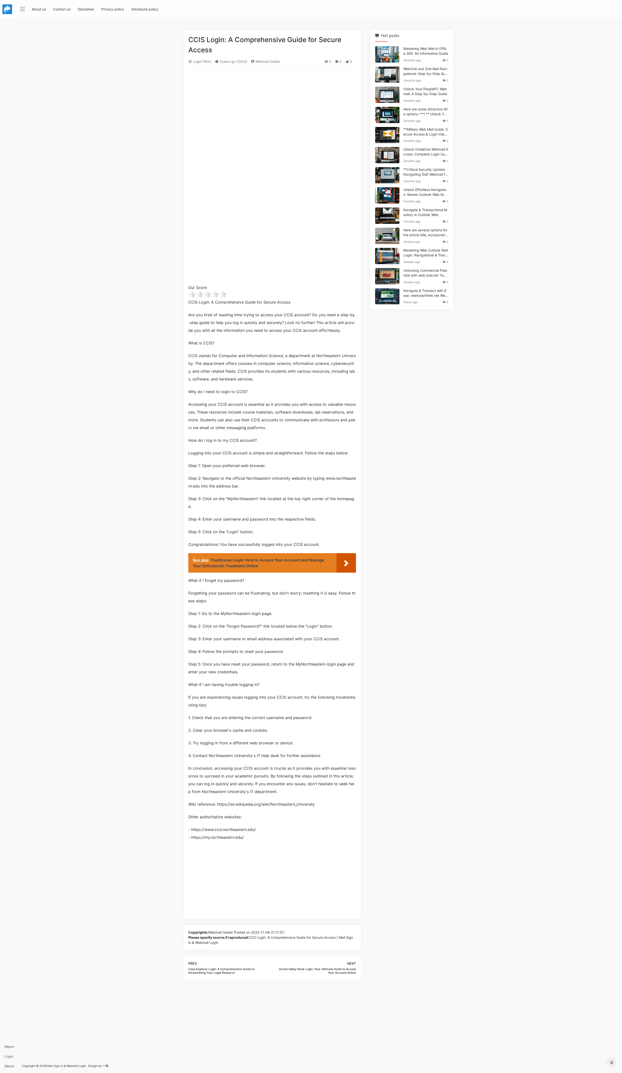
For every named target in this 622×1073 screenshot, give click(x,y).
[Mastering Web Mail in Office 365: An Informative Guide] (387, 54)
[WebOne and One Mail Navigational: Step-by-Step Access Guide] (387, 74)
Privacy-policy (112, 9)
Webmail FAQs (9, 1067)
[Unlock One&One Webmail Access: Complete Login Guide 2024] (387, 155)
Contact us (61, 9)
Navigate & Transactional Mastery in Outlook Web (425, 212)
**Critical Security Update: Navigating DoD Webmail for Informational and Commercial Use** (425, 172)
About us (39, 9)
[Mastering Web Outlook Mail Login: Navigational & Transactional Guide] (387, 256)
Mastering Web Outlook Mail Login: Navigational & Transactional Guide (425, 253)
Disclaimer (86, 9)
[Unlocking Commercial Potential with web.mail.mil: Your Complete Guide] (387, 276)
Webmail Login (9, 1048)
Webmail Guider (267, 61)
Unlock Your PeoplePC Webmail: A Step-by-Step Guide (425, 91)
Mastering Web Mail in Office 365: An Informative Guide (425, 50)
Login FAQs (8, 1057)
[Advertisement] (272, 110)
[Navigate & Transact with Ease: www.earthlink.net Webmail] (387, 296)
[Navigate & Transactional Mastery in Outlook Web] (387, 215)
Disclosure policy (144, 9)
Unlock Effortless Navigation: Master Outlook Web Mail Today (425, 192)
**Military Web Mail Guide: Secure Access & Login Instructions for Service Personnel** (425, 132)
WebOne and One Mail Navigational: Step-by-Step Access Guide (425, 71)
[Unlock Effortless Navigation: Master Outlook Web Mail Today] (387, 195)
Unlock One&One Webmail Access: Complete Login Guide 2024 (425, 152)
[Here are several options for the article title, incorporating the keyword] (387, 236)
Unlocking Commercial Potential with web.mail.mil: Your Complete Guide (425, 273)
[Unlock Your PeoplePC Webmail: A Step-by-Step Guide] (387, 95)
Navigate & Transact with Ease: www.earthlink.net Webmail (425, 293)
